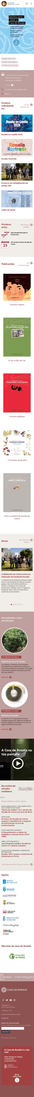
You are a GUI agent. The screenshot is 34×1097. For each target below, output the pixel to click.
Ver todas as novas (24, 541)
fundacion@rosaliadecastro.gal (10, 1014)
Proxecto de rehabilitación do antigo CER (14, 184)
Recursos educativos (8, 59)
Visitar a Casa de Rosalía (10, 65)
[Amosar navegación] (26, 4)
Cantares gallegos (17, 416)
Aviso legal (13, 1038)
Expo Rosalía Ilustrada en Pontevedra (19, 234)
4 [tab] (18, 605)
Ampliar (7, 85)
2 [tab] (14, 605)
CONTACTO (4, 1018)
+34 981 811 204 (6, 1011)
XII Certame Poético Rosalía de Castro (21, 243)
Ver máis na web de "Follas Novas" (15, 864)
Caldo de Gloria (8, 210)
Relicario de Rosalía (9, 715)
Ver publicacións (24, 264)
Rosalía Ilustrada (8, 158)
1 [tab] (12, 605)
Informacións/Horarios (9, 62)
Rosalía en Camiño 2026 (11, 134)
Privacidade (4, 1038)
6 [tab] (23, 605)
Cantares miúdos (17, 304)
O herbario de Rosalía (17, 460)
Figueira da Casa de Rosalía (13, 661)
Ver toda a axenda (24, 226)
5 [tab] (21, 605)
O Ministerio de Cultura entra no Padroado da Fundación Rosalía (16, 575)
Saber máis (4, 677)
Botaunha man (17, 1076)
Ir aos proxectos (25, 106)
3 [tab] (16, 605)
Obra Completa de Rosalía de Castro (17, 517)
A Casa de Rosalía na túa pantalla (16, 752)
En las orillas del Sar (17, 360)
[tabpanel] (17, 30)
